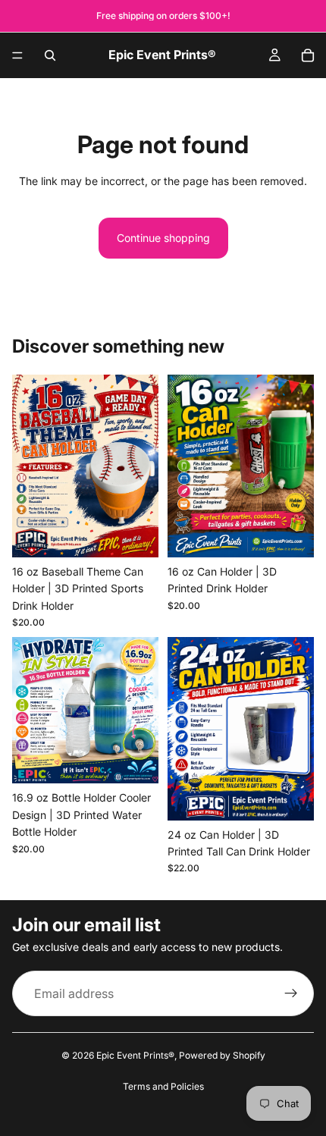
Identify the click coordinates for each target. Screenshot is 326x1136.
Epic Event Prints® (135, 1055)
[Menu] (17, 55)
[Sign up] (291, 993)
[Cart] (307, 55)
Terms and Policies (163, 1086)
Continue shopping (163, 237)
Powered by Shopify (222, 1055)
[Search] (50, 55)
